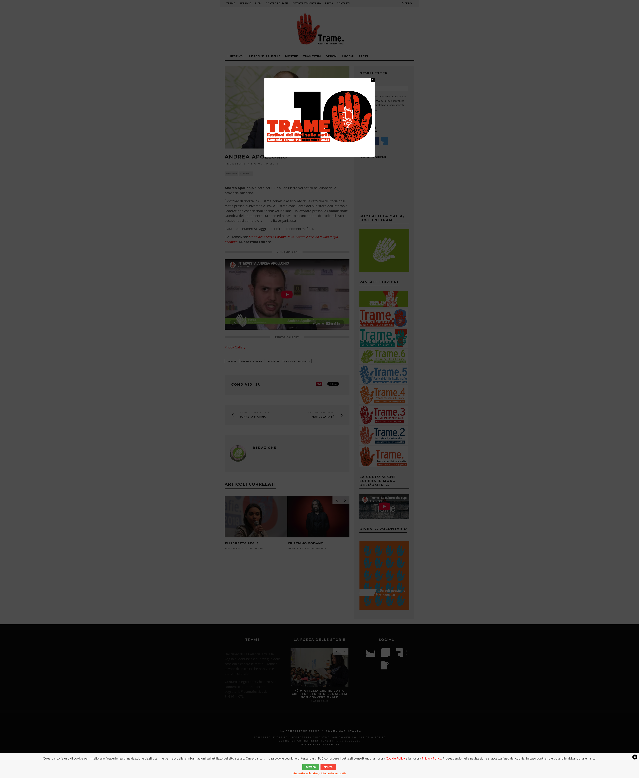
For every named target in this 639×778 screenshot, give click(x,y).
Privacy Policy (431, 758)
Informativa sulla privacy (306, 773)
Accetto (311, 767)
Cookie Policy (395, 758)
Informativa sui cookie (333, 773)
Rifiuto (328, 767)
